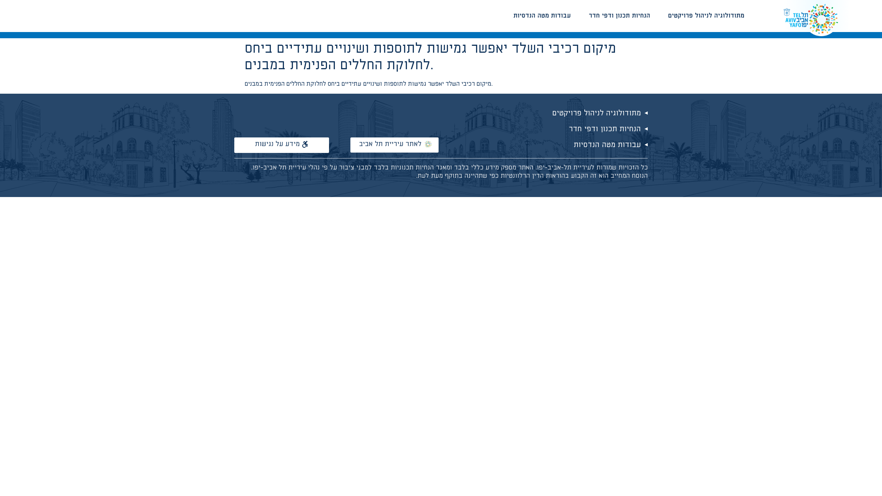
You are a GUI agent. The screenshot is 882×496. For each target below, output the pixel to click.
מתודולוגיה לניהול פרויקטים (706, 15)
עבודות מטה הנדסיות (542, 15)
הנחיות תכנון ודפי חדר (619, 15)
